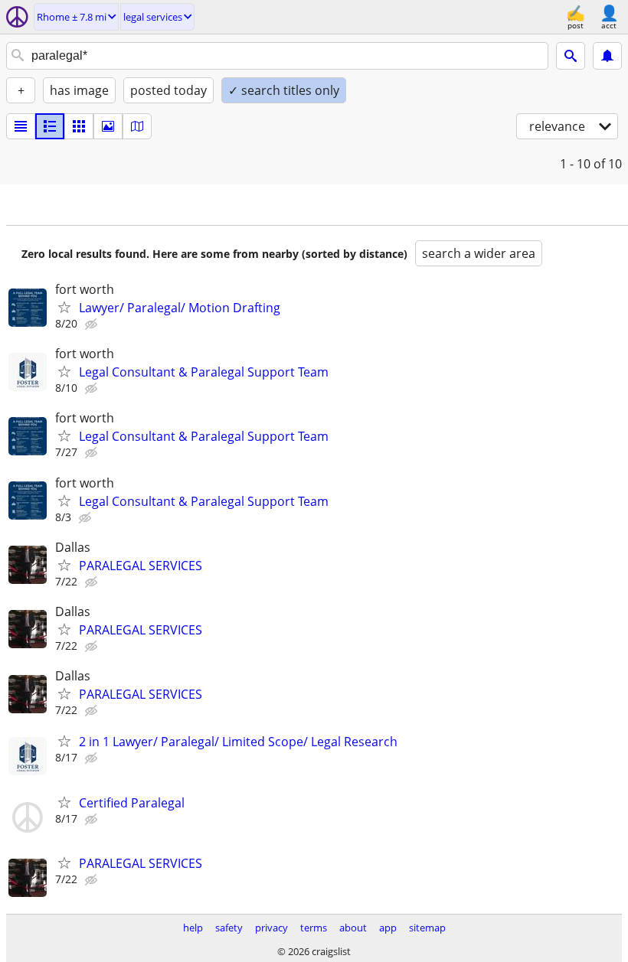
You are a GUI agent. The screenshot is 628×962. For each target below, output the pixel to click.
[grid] (78, 126)
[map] (137, 126)
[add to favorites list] (64, 307)
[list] (20, 126)
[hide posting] (92, 324)
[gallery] (108, 126)
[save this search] (607, 56)
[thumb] (49, 126)
